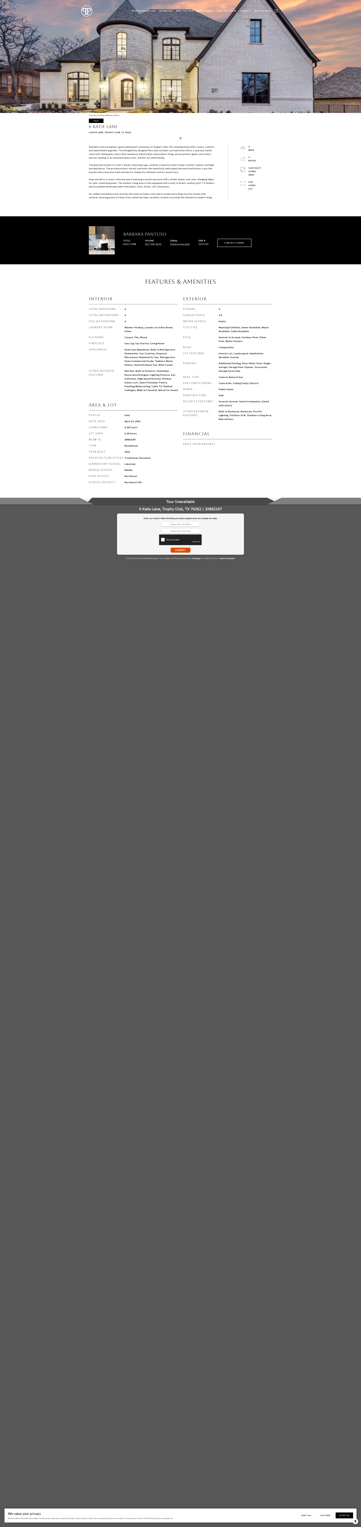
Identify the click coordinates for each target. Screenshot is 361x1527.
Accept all (344, 1515)
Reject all (306, 1515)
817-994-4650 (153, 244)
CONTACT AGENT (234, 243)
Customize (325, 1515)
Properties (165, 11)
